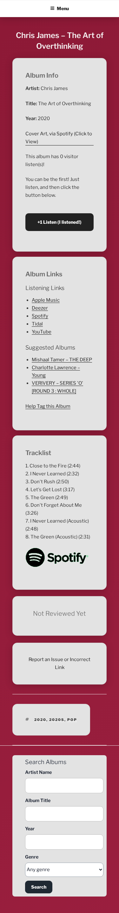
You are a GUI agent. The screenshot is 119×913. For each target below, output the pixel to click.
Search (38, 887)
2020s (56, 719)
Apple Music (46, 300)
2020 (40, 719)
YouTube (41, 332)
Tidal (37, 324)
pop (72, 719)
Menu (63, 8)
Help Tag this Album (47, 406)
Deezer (40, 308)
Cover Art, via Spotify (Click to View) (58, 138)
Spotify (40, 316)
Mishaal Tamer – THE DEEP (62, 360)
